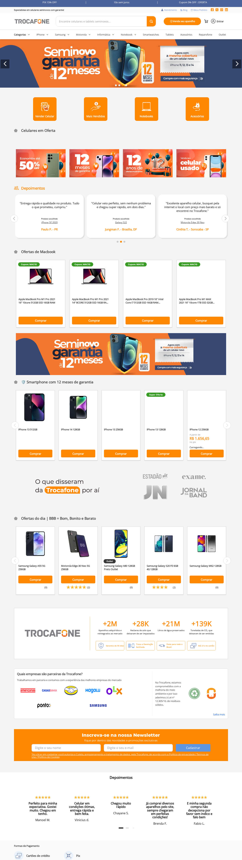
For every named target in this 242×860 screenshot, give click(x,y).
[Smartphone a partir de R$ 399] (148, 176)
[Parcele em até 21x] (94, 176)
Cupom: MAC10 (29, 264)
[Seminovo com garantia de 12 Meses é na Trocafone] (121, 63)
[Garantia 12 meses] (121, 359)
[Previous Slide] (5, 63)
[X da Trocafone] (217, 10)
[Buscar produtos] (151, 21)
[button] (116, 85)
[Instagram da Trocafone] (221, 10)
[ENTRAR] (217, 21)
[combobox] (106, 21)
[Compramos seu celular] (201, 176)
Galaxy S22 (121, 222)
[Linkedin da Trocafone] (226, 10)
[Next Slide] (237, 63)
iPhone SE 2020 (49, 222)
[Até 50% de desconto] (41, 176)
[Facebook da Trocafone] (212, 10)
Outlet (109, 565)
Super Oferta (156, 399)
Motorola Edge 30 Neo (192, 222)
